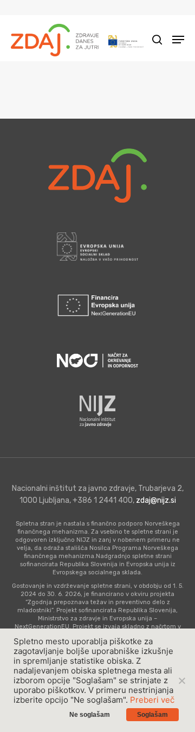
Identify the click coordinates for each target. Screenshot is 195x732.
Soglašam (152, 714)
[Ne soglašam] (181, 680)
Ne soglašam (89, 714)
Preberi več (152, 700)
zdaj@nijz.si (156, 500)
